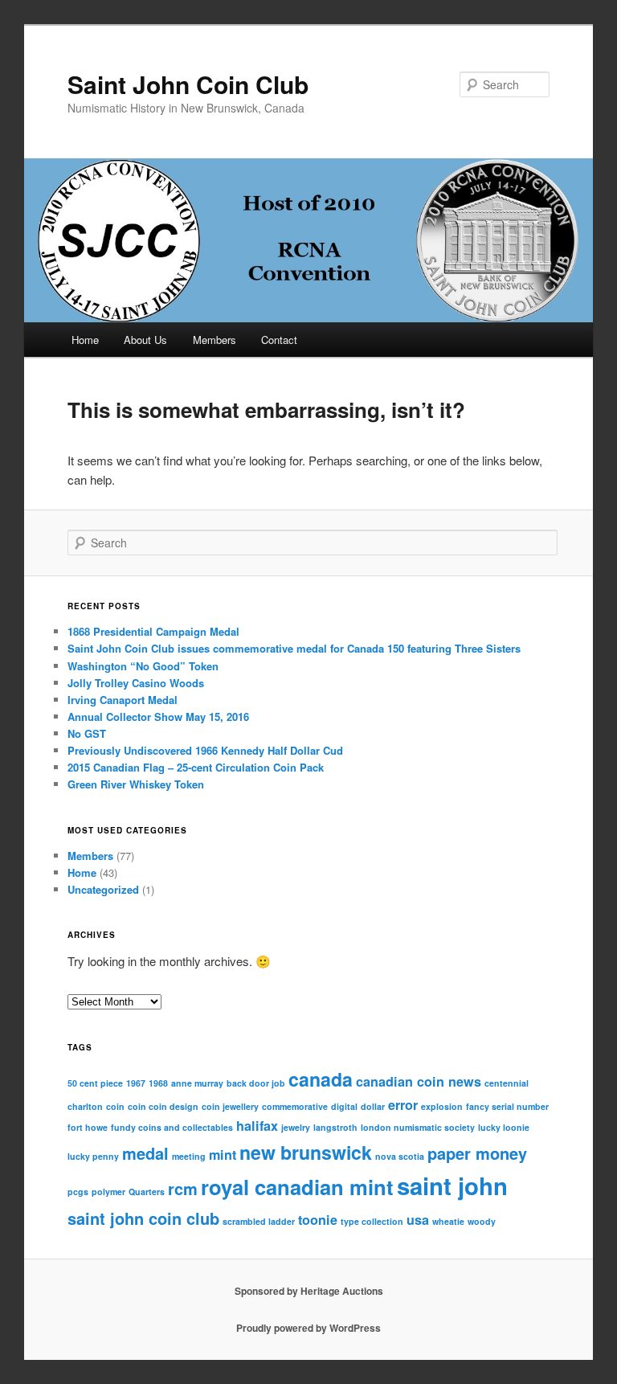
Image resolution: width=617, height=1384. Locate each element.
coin (115, 1106)
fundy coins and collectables (172, 1127)
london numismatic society (418, 1127)
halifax (257, 1125)
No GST (86, 733)
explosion (442, 1106)
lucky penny (93, 1156)
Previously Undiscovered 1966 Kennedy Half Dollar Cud (205, 750)
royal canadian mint (297, 1187)
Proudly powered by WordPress (308, 1328)
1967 (135, 1083)
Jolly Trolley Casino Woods (135, 682)
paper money (477, 1153)
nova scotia (399, 1156)
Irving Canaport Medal (122, 699)
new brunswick (305, 1152)
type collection (372, 1221)
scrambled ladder (259, 1221)
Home (85, 339)
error (403, 1104)
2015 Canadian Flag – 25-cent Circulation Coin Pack (195, 767)
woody (482, 1221)
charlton (85, 1106)
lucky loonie (503, 1127)
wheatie (448, 1221)
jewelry (295, 1127)
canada (320, 1079)
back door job (256, 1083)
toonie (317, 1219)
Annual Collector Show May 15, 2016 (158, 716)
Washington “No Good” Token (143, 666)
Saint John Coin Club (187, 84)
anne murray (197, 1083)
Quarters (147, 1191)
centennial (506, 1083)
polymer (108, 1191)
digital (344, 1106)
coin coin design (163, 1106)
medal (145, 1153)
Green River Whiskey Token (135, 784)
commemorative (295, 1106)
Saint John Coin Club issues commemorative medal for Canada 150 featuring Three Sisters (294, 648)
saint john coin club (143, 1218)
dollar (373, 1106)
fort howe (87, 1127)
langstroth (335, 1127)
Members (214, 339)
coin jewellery (230, 1106)
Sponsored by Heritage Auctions (309, 1291)
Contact (279, 339)
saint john (452, 1185)
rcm (183, 1188)
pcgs (77, 1191)
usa (418, 1219)
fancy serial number (507, 1106)
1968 (158, 1083)
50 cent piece (95, 1083)
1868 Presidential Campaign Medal (153, 631)
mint (222, 1154)
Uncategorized (103, 889)
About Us (145, 339)
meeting (189, 1156)
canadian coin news (418, 1081)
